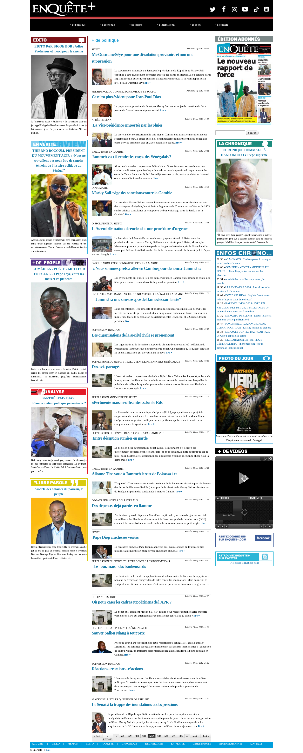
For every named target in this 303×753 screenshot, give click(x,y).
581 (144, 736)
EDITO (90, 743)
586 (181, 736)
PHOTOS (73, 743)
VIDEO (56, 743)
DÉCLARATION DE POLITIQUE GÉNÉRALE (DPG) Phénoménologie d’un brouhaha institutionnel (240, 343)
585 (173, 736)
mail (48, 749)
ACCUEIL (37, 743)
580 (137, 736)
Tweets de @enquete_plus (244, 562)
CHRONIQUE (129, 743)
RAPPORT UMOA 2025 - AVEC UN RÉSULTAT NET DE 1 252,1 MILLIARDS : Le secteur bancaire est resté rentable (243, 307)
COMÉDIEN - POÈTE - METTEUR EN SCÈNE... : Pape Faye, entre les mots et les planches (59, 274)
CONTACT (256, 743)
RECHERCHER (154, 743)
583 (159, 736)
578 (122, 736)
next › (195, 736)
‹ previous (107, 737)
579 (130, 736)
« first (97, 736)
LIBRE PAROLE (202, 743)
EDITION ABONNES (231, 743)
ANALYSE (108, 743)
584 (166, 736)
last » (206, 736)
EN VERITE (178, 743)
